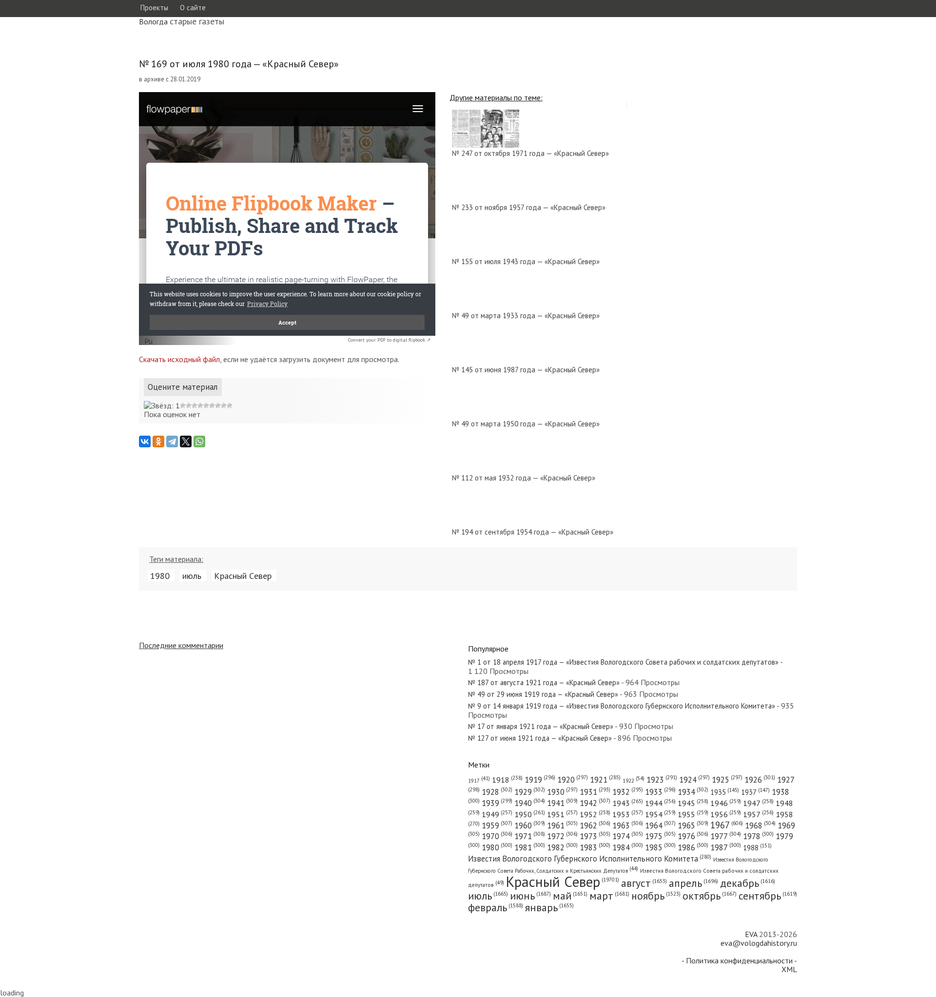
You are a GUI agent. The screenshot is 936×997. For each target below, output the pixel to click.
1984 (627, 847)
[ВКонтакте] (145, 441)
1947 (758, 803)
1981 (529, 847)
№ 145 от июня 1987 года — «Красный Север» (526, 369)
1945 (693, 803)
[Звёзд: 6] (206, 405)
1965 (693, 825)
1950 (529, 814)
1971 (529, 836)
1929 (529, 791)
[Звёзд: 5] (200, 405)
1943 (627, 803)
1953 (627, 814)
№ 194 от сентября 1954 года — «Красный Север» (532, 532)
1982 (562, 847)
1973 (595, 836)
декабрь (747, 883)
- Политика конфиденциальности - (739, 960)
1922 (633, 780)
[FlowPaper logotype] (148, 342)
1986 (693, 847)
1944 (660, 803)
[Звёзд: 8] (218, 405)
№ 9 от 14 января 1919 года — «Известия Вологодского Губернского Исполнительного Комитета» (621, 705)
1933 (660, 791)
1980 (160, 575)
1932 (627, 791)
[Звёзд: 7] (212, 405)
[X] (186, 441)
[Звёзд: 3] (189, 405)
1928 (497, 791)
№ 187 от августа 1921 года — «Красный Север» (544, 682)
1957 (758, 814)
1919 (540, 779)
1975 (660, 836)
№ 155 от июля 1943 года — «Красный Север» (526, 261)
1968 (760, 825)
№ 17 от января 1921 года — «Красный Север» (540, 726)
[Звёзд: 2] (183, 405)
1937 (755, 792)
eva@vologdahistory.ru (759, 943)
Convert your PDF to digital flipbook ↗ (389, 340)
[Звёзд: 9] (224, 405)
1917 (479, 780)
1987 (725, 847)
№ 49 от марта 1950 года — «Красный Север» (526, 423)
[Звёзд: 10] (230, 405)
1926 (759, 779)
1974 (627, 836)
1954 (660, 814)
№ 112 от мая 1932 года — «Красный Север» (523, 477)
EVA (751, 934)
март (609, 895)
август (644, 883)
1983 (595, 847)
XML (789, 969)
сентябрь (768, 895)
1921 (605, 779)
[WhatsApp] (199, 441)
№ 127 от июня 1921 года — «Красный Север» (540, 738)
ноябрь (656, 895)
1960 (529, 825)
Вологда (153, 21)
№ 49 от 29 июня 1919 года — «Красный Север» (543, 694)
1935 (724, 792)
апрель (693, 883)
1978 (758, 836)
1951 (562, 814)
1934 (693, 791)
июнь (530, 895)
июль (191, 575)
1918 (507, 780)
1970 (497, 836)
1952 (595, 814)
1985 (660, 847)
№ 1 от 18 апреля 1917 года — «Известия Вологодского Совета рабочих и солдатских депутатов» (623, 662)
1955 (693, 814)
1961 (562, 825)
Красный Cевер (243, 575)
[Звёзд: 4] (194, 405)
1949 (497, 814)
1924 (694, 779)
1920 (572, 779)
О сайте (193, 7)
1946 (725, 803)
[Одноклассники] (158, 441)
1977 (725, 836)
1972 (562, 836)
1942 (595, 803)
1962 (595, 825)
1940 (529, 803)
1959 (497, 825)
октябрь (709, 895)
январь (549, 907)
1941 (562, 803)
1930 (562, 791)
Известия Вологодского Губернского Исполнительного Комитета (589, 858)
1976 (693, 836)
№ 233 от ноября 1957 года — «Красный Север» (528, 207)
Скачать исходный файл (179, 359)
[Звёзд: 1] (162, 405)
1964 (660, 825)
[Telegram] (172, 441)
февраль (495, 907)
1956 (725, 814)
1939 (497, 803)
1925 (727, 779)
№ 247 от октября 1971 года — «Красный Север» (530, 153)
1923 (661, 779)
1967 (726, 825)
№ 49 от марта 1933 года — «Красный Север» (526, 315)
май (570, 895)
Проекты (154, 7)
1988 (757, 847)
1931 (595, 791)
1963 (627, 825)
